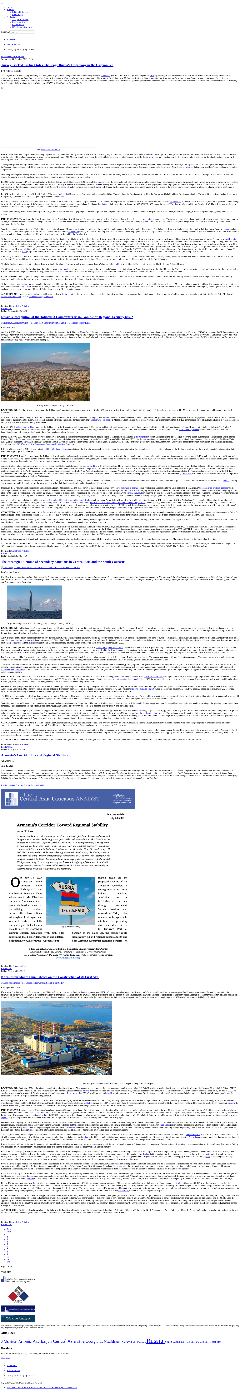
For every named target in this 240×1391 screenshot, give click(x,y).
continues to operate (129, 488)
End (8, 1262)
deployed (65, 187)
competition (73, 231)
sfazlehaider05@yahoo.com (41, 296)
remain (124, 1166)
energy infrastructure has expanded (124, 679)
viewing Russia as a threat (142, 689)
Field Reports (18, 24)
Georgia (92, 1341)
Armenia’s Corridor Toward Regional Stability (34, 755)
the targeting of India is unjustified (21, 640)
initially (25, 251)
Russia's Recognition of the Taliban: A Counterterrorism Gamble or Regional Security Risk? (67, 317)
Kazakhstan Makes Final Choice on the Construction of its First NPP (50, 977)
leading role (26, 284)
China (81, 1341)
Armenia (25, 1341)
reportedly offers (193, 1134)
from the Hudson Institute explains (150, 713)
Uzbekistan (123, 1190)
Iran (101, 1341)
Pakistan (141, 1341)
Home (9, 7)
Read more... (6, 308)
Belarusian (193, 1137)
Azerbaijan (43, 1341)
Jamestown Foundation (11, 296)
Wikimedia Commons (50, 149)
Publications (12, 17)
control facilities (90, 466)
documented (141, 437)
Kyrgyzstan (129, 1341)
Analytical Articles (20, 19)
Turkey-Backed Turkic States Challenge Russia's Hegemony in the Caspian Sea (57, 65)
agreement (102, 182)
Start (9, 1229)
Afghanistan (9, 1341)
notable (109, 1093)
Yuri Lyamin (230, 239)
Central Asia (65, 1341)
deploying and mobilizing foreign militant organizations (67, 500)
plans (207, 1156)
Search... (5, 32)
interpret (30, 1178)
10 (8, 1257)
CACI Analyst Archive (22, 27)
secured (152, 157)
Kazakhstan (112, 1341)
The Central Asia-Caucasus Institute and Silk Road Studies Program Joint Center (42, 1387)
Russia (155, 1340)
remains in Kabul (134, 493)
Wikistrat (69, 294)
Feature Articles (19, 22)
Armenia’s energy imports (12, 669)
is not (31, 1130)
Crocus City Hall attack (101, 420)
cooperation (147, 219)
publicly (87, 1103)
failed (85, 1137)
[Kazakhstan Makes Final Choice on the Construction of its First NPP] (32, 983)
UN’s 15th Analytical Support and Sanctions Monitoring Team (43, 444)
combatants (187, 473)
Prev (9, 1232)
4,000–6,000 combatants (56, 449)
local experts (72, 1093)
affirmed (189, 167)
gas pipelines (65, 269)
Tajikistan (190, 1341)
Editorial (10, 9)
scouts (226, 480)
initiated (105, 204)
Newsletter (6, 1358)
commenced (175, 201)
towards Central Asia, (153, 676)
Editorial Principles (20, 12)
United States (203, 1342)
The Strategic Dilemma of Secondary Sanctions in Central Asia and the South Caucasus (63, 562)
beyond (86, 1091)
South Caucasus (175, 1341)
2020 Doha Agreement (189, 429)
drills (152, 75)
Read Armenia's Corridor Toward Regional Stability (24, 785)
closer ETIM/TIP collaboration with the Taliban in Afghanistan (117, 502)
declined (41, 1115)
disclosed (147, 1154)
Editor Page (17, 14)
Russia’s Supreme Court (24, 427)
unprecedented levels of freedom (213, 488)
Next (9, 1259)
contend (176, 1183)
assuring (231, 1103)
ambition (118, 264)
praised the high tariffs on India (109, 647)
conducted (105, 75)
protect (226, 229)
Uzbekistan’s (71, 1127)
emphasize (164, 1125)
